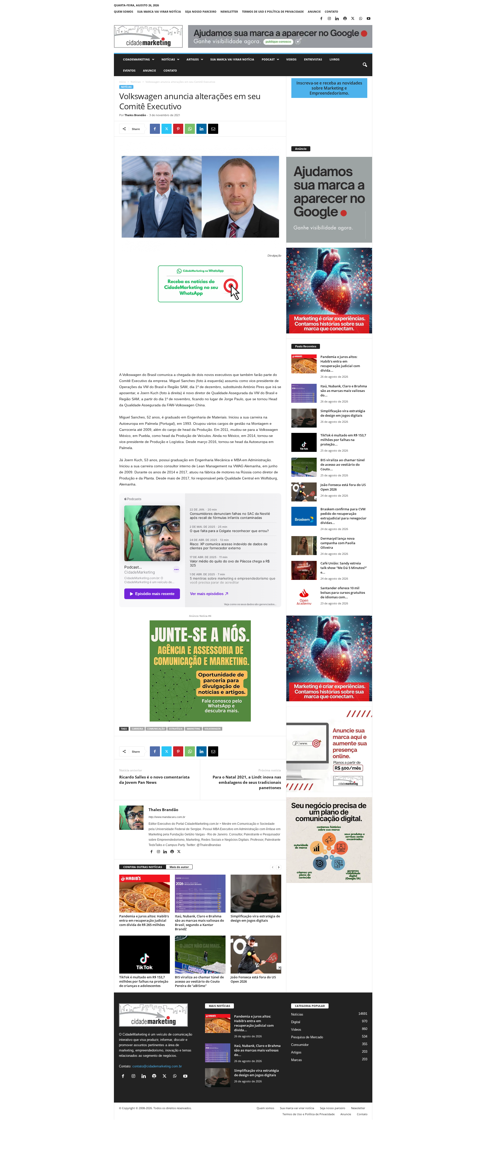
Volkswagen (212, 728)
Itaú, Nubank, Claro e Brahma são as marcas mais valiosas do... (343, 390)
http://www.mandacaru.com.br (167, 816)
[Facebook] (321, 19)
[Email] (213, 129)
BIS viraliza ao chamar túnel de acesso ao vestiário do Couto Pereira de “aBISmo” (199, 981)
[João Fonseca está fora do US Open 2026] (256, 955)
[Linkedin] (337, 19)
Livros (334, 59)
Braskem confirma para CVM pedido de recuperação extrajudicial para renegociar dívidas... (343, 516)
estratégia (176, 728)
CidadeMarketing (136, 59)
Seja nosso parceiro (200, 11)
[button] (364, 65)
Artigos (193, 59)
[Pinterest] (178, 129)
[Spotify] (345, 19)
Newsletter (229, 11)
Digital (295, 1022)
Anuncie (314, 11)
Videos (291, 59)
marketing (193, 728)
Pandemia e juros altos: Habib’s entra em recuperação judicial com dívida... (340, 363)
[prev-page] (272, 867)
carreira (137, 728)
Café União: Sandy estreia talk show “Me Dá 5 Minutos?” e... (343, 568)
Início (122, 81)
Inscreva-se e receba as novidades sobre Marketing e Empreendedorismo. (329, 88)
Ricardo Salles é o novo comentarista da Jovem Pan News (154, 779)
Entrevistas (313, 59)
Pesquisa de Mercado (307, 1037)
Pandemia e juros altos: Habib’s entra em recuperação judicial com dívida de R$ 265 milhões (144, 920)
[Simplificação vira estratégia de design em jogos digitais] (256, 894)
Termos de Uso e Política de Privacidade (273, 11)
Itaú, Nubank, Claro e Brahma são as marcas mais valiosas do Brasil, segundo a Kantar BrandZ (199, 922)
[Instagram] (329, 19)
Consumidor (300, 1045)
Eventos (129, 70)
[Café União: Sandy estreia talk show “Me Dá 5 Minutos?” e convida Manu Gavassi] (304, 570)
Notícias (168, 59)
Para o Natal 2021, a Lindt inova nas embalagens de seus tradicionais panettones (247, 782)
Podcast (268, 59)
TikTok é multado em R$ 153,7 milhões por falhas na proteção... (343, 440)
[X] (353, 19)
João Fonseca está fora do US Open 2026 (253, 979)
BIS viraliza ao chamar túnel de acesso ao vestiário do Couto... (342, 464)
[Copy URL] (236, 129)
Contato (331, 11)
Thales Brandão (135, 115)
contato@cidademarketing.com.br (157, 1066)
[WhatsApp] (361, 19)
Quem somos (123, 11)
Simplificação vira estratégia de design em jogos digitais (255, 918)
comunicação (156, 728)
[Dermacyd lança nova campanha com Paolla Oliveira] (304, 545)
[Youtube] (369, 19)
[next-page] (278, 867)
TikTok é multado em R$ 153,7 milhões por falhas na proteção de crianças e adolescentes (143, 981)
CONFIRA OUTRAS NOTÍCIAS (142, 867)
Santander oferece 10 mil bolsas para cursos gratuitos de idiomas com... (342, 592)
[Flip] (225, 129)
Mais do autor (179, 867)
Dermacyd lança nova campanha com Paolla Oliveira (337, 543)
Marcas (296, 1060)
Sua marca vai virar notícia (159, 11)
